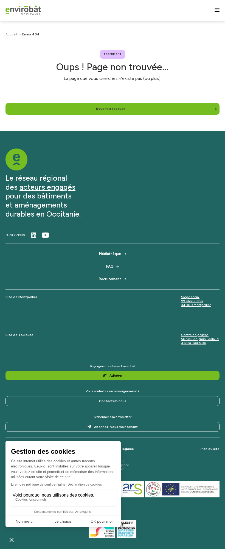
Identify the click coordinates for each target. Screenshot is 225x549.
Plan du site (210, 449)
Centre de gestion (195, 335)
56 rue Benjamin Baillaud (200, 339)
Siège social (190, 297)
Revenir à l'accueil (110, 109)
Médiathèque (110, 254)
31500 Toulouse (193, 343)
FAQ (110, 266)
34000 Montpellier (196, 305)
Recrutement (110, 279)
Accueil (11, 34)
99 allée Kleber (192, 301)
